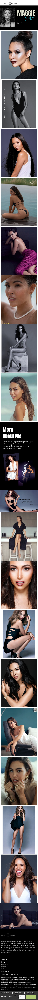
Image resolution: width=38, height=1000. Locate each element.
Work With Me (5, 971)
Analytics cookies (29, 992)
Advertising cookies (7, 996)
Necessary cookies (7, 992)
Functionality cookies (18, 992)
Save (22, 997)
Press (3, 962)
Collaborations (6, 964)
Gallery (3, 969)
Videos (3, 967)
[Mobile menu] (2, 2)
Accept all (30, 997)
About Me (4, 960)
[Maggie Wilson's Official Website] (11, 3)
